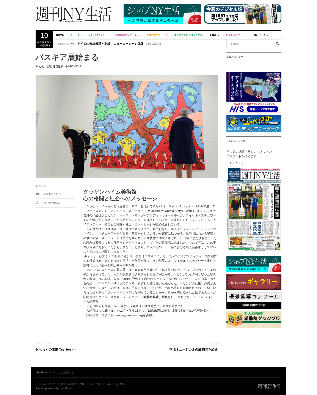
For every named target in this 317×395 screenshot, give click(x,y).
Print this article (50, 203)
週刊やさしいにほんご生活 (188, 35)
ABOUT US (259, 35)
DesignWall (118, 384)
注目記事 (58, 66)
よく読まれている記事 (44, 39)
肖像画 (213, 35)
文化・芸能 (45, 66)
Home (60, 35)
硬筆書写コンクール (126, 35)
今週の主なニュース (157, 35)
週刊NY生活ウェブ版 (72, 384)
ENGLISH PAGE (235, 35)
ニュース (75, 35)
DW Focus (102, 384)
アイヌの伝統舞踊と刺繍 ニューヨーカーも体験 (110, 43)
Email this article (51, 194)
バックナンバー (98, 35)
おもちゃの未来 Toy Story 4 (56, 349)
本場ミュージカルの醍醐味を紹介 (193, 349)
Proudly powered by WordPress (54, 388)
